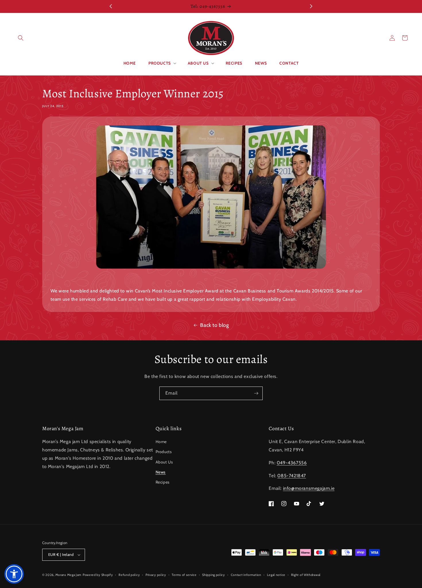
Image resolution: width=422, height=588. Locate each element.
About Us (164, 462)
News (161, 472)
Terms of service (184, 575)
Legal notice (276, 575)
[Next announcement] (311, 6)
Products (164, 451)
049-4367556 (292, 462)
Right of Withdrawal (306, 575)
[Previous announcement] (110, 6)
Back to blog (214, 325)
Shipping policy (213, 575)
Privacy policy (156, 575)
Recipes (163, 482)
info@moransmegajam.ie (309, 488)
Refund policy (129, 575)
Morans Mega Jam (68, 575)
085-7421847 (291, 475)
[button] (20, 38)
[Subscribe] (256, 393)
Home (161, 441)
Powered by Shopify (98, 575)
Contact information (246, 575)
